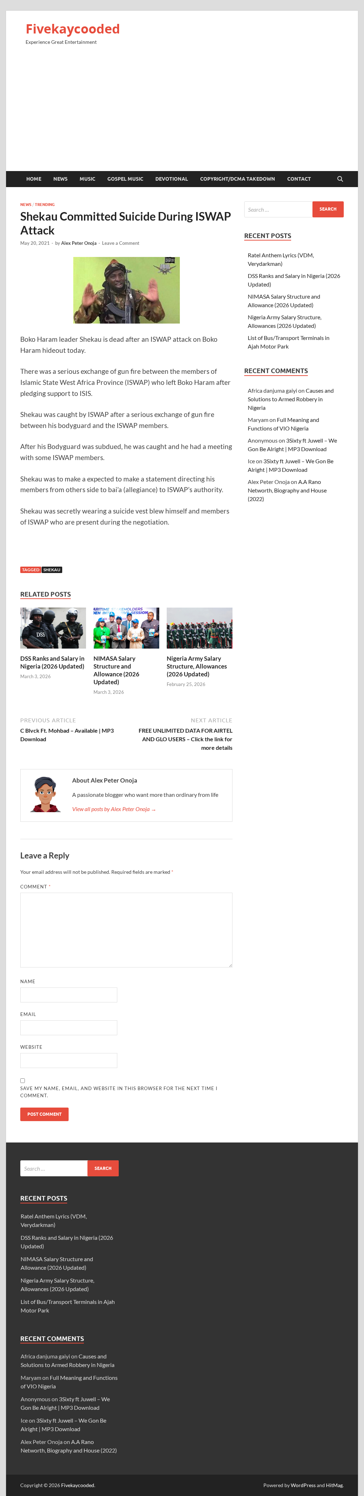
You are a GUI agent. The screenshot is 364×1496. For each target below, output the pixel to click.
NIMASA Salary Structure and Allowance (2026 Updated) (116, 670)
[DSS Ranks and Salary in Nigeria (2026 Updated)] (53, 630)
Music (87, 179)
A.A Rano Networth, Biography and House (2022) (287, 490)
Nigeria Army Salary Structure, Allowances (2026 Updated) (197, 666)
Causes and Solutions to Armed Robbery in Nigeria (291, 399)
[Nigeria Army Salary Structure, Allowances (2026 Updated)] (199, 630)
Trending (45, 204)
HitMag (334, 1485)
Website (31, 1047)
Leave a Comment (120, 243)
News (60, 179)
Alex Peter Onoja (79, 243)
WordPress (303, 1485)
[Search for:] (294, 209)
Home (33, 179)
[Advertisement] (182, 111)
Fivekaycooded (73, 28)
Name (28, 981)
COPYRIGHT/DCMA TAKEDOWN (237, 179)
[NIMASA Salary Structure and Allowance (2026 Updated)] (126, 630)
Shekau (51, 569)
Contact (299, 179)
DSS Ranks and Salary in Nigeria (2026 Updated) (52, 662)
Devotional (171, 179)
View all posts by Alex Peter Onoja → (114, 808)
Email (28, 1014)
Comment (35, 886)
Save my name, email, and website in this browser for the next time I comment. (119, 1091)
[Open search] (340, 179)
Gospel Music (125, 179)
